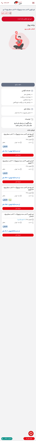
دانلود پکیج (5, 13)
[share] (10, 13)
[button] (29, 438)
